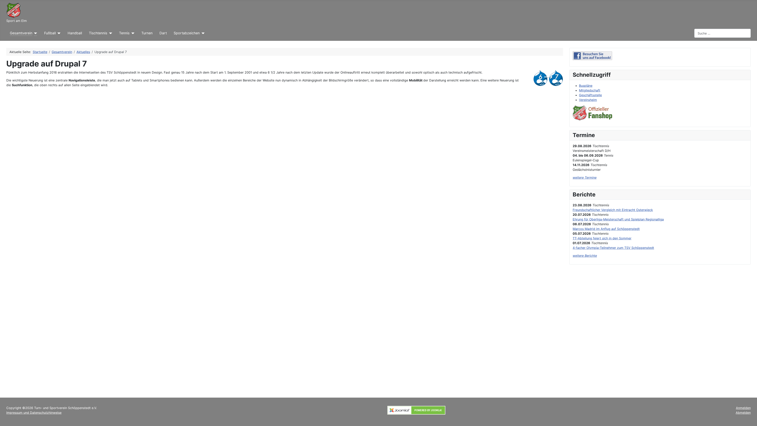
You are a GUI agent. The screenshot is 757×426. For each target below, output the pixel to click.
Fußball (50, 33)
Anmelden (743, 408)
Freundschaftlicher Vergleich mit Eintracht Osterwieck (613, 210)
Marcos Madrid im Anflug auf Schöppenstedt (606, 229)
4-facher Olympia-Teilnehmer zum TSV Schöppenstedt (613, 248)
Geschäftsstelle (590, 95)
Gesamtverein (21, 33)
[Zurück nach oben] (750, 419)
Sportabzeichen (187, 33)
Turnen (147, 33)
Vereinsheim (588, 100)
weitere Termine (585, 177)
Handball (75, 33)
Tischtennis (98, 33)
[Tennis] (132, 33)
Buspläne (585, 86)
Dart (163, 33)
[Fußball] (58, 33)
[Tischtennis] (109, 33)
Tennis (124, 33)
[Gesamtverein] (34, 33)
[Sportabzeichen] (202, 33)
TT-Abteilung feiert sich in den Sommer (602, 238)
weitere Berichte (585, 256)
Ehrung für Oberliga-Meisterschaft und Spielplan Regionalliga (618, 219)
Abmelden (743, 413)
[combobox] (722, 33)
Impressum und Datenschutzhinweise (34, 413)
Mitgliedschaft (589, 90)
